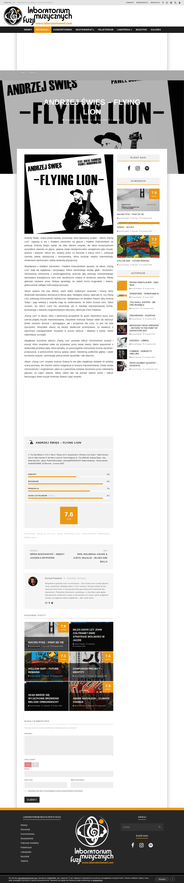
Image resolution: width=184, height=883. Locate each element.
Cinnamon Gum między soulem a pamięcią (35, 3)
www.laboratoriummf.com (28, 878)
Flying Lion (42, 533)
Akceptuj (162, 879)
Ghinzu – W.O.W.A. (125, 227)
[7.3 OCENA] (138, 257)
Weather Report (31, 537)
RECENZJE (42, 30)
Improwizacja (70, 533)
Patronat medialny (30, 843)
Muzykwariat (84, 30)
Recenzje (87, 120)
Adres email (28, 780)
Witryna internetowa (77, 780)
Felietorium (105, 30)
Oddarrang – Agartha (142, 316)
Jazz (79, 533)
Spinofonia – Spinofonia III (144, 294)
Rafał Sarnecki (104, 533)
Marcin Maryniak (136, 357)
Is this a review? (29, 759)
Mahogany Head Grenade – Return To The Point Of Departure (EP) (144, 328)
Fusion (60, 533)
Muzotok (141, 30)
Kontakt (130, 3)
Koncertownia (62, 30)
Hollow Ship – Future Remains (133, 261)
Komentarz (28, 733)
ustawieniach (97, 880)
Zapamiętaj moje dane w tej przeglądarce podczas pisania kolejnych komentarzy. (55, 791)
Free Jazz (52, 533)
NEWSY (28, 30)
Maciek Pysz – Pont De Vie (130, 214)
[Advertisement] (92, 51)
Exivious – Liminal (139, 341)
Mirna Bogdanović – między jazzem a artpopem (47, 554)
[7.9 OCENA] (138, 210)
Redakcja (155, 3)
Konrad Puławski (72, 120)
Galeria (156, 30)
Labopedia (123, 30)
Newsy (24, 825)
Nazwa (26, 769)
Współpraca (142, 3)
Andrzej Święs (30, 533)
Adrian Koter (135, 308)
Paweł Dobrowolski (90, 533)
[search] (159, 827)
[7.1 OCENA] (127, 222)
